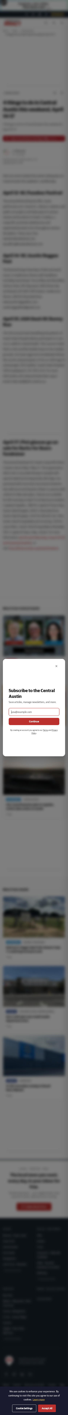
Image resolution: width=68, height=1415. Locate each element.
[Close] (56, 666)
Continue (34, 721)
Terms (45, 730)
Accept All (47, 1408)
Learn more (39, 1399)
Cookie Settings (24, 1408)
